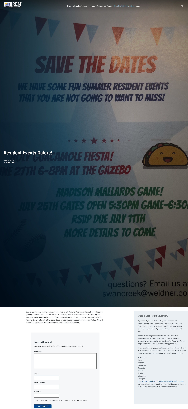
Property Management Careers (101, 6)
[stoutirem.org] (13, 5)
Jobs (138, 6)
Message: (37, 351)
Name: (36, 374)
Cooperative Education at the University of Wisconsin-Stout (160, 381)
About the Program (80, 6)
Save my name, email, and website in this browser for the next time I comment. (61, 400)
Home (69, 6)
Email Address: (39, 383)
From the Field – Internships (124, 6)
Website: (37, 391)
